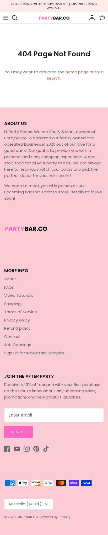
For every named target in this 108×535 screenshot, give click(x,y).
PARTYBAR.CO (27, 517)
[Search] (17, 17)
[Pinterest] (36, 449)
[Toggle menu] (6, 17)
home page (77, 72)
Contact (12, 336)
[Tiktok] (46, 449)
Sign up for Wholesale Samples (34, 353)
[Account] (90, 17)
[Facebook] (7, 449)
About (10, 279)
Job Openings (17, 344)
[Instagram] (27, 449)
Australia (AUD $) (25, 504)
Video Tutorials (18, 295)
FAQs (9, 287)
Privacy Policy (17, 320)
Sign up (18, 432)
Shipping (12, 303)
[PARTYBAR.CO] (54, 17)
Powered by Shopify (55, 517)
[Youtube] (17, 449)
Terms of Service (20, 311)
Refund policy (17, 328)
